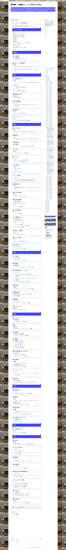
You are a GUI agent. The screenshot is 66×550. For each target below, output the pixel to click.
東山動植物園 (15, 299)
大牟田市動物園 (16, 464)
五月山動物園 (15, 339)
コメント (47, 31)
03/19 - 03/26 (48, 184)
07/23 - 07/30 (48, 112)
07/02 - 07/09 (48, 116)
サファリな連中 (15, 466)
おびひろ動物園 (16, 56)
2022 (46, 200)
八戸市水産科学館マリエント (18, 78)
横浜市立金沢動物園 (16, 210)
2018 (46, 205)
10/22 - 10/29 (48, 95)
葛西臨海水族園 (16, 184)
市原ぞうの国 (15, 149)
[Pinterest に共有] (22, 506)
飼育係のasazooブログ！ (17, 402)
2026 (46, 76)
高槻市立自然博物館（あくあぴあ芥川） (20, 351)
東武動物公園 (15, 135)
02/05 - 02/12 (48, 192)
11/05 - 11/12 (48, 92)
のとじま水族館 (16, 256)
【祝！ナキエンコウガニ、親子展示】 (20, 502)
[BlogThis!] (19, 506)
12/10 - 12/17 (48, 85)
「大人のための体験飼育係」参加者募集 (20, 483)
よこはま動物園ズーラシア (18, 217)
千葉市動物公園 (16, 142)
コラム (46, 71)
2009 (46, 212)
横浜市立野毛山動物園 (17, 199)
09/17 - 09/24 (48, 101)
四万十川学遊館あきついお (18, 428)
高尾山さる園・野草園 (17, 192)
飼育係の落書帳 (15, 319)
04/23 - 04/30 (48, 177)
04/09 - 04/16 (48, 180)
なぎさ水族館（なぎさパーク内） (19, 417)
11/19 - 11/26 (48, 89)
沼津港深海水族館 (16, 292)
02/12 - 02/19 (48, 190)
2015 (46, 209)
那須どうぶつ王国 (16, 128)
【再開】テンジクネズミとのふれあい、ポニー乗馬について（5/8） (25, 400)
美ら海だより (15, 500)
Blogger (38, 547)
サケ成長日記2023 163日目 (18, 87)
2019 (46, 204)
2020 (46, 203)
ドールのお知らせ (17, 224)
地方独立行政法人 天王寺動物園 (18, 333)
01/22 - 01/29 (48, 194)
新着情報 (14, 65)
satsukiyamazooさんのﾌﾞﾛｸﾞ (18, 345)
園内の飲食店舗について (18, 97)
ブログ (14, 204)
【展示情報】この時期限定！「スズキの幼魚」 (22, 393)
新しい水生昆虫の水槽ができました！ (20, 281)
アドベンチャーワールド (17, 370)
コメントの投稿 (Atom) (16, 540)
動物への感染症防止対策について (19, 203)
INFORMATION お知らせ (17, 201)
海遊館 (14, 324)
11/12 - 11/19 (48, 91)
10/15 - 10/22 (48, 96)
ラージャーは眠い (17, 206)
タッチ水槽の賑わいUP (18, 90)
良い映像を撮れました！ (18, 321)
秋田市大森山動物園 (16, 101)
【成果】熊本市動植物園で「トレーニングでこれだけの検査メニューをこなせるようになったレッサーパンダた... (50, 151)
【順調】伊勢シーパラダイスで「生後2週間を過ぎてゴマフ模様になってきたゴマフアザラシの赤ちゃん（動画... (50, 157)
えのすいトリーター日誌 (17, 246)
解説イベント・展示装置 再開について (20, 241)
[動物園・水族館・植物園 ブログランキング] (48, 236)
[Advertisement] (29, 15)
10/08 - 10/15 (48, 97)
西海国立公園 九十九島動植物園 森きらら (21, 471)
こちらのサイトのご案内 (49, 21)
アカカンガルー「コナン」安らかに (20, 225)
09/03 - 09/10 (48, 104)
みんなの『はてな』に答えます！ (19, 259)
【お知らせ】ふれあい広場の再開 (19, 366)
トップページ (15, 158)
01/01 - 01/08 (48, 198)
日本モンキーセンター (17, 306)
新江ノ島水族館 (16, 244)
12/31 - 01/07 (48, 81)
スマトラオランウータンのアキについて (20, 302)
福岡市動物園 (15, 457)
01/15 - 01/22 (48, 196)
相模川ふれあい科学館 (17, 237)
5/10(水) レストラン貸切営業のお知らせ (20, 113)
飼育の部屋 (15, 308)
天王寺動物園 (15, 332)
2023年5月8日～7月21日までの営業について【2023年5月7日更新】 (25, 131)
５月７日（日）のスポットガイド (19, 59)
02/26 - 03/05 (48, 188)
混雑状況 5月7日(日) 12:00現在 (19, 220)
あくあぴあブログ (16, 352)
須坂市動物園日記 (16, 265)
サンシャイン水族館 (16, 175)
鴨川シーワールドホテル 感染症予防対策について (22, 160)
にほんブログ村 (48, 234)
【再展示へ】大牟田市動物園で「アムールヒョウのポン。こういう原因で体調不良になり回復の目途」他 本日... (50, 164)
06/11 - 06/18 (48, 120)
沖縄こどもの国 (16, 490)
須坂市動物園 (15, 263)
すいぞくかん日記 (16, 258)
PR (45, 70)
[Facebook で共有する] (21, 506)
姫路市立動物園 (16, 359)
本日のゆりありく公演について (19, 196)
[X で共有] (20, 506)
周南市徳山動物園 (16, 407)
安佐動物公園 (15, 397)
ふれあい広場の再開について (19, 363)
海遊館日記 (15, 326)
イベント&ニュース (16, 473)
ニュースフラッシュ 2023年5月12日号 (50, 140)
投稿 (46, 30)
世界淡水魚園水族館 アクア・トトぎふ (20, 270)
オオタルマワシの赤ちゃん (18, 248)
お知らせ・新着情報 (16, 380)
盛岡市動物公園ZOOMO (17, 94)
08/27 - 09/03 (48, 105)
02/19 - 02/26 (48, 189)
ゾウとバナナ (16, 213)
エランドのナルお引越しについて (19, 335)
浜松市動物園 (15, 285)
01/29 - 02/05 (48, 193)
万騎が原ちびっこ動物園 (17, 230)
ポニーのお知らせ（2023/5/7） (19, 342)
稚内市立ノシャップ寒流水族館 (19, 63)
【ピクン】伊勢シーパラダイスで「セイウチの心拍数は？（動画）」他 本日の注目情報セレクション (50, 136)
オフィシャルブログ (16, 301)
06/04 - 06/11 (48, 121)
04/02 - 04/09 (48, 181)
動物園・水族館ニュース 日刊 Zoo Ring (26, 5)
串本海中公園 (15, 378)
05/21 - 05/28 (48, 124)
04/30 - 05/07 (48, 176)
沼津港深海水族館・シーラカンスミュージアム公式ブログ (22, 294)
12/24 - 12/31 (48, 83)
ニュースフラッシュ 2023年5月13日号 (50, 133)
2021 (46, 201)
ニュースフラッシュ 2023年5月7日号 (50, 174)
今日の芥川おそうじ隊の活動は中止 (20, 354)
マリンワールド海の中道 (17, 447)
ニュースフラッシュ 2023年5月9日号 (50, 161)
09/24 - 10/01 (48, 100)
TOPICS (14, 80)
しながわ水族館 (16, 165)
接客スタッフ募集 (17, 168)
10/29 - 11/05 (48, 93)
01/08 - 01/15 (48, 197)
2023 (46, 80)
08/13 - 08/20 (48, 108)
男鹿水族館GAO (16, 109)
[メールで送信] (18, 506)
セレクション (47, 69)
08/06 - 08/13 (48, 109)
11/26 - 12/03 (48, 88)
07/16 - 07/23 (48, 113)
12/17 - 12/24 (48, 84)
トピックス (15, 103)
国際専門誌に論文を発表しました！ (20, 404)
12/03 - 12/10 (48, 87)
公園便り (14, 442)
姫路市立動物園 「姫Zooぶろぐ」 (19, 364)
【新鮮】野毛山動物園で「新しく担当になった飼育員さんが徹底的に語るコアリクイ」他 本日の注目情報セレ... (50, 171)
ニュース (14, 239)
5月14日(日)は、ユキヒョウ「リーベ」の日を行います (23, 288)
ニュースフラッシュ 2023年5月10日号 (50, 154)
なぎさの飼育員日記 (16, 419)
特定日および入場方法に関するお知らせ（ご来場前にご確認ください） (26, 179)
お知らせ (14, 111)
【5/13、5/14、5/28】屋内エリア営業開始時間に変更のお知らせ (24, 180)
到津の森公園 (15, 440)
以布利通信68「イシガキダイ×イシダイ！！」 (21, 328)
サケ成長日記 (15, 85)
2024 (46, 79)
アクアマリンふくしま (17, 116)
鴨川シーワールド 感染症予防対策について (21, 161)
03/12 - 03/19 (48, 185)
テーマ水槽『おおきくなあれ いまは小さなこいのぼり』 (23, 278)
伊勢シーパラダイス (16, 317)
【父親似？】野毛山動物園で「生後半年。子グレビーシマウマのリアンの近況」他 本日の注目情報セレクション (50, 130)
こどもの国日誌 (15, 492)
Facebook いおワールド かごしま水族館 (19, 485)
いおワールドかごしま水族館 (18, 479)
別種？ (15, 295)
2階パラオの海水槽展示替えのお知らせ (20, 120)
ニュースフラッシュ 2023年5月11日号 (50, 147)
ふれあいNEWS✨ (17, 347)
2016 (46, 208)
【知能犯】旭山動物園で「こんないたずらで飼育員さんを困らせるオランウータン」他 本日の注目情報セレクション (50, 143)
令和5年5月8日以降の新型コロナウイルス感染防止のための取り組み (25, 382)
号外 (46, 72)
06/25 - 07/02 (48, 117)
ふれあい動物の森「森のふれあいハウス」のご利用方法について (24, 138)
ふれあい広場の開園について (19, 344)
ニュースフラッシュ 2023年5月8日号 (50, 167)
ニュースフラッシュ (17, 508)
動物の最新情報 (15, 144)
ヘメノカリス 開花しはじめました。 (20, 495)
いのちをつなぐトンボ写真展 (19, 432)
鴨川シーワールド (16, 156)
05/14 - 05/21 (48, 125)
